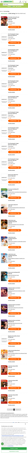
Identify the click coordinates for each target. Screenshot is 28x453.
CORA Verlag (12, 22)
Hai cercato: (4, 13)
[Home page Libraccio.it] (8, 2)
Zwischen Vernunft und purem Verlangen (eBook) (13, 18)
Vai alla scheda (11, 29)
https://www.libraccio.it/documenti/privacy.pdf (12, 435)
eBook (14, 6)
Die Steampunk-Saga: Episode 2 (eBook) (13, 144)
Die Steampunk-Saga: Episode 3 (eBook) (13, 128)
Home (1, 11)
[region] (14, 437)
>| (20, 409)
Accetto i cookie (14, 448)
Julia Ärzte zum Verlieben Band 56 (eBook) (12, 255)
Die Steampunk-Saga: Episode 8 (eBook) (13, 50)
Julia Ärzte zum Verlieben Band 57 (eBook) (12, 239)
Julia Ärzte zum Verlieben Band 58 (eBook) (12, 222)
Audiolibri (19, 6)
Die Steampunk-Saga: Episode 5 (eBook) (13, 97)
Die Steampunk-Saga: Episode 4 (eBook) (13, 113)
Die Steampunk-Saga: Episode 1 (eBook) (13, 159)
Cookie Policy (10, 446)
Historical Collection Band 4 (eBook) (13, 175)
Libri (10, 6)
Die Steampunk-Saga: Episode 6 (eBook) (13, 81)
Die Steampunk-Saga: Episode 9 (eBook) (13, 34)
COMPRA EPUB (13, 27)
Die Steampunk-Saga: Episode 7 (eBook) (13, 66)
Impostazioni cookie (14, 451)
